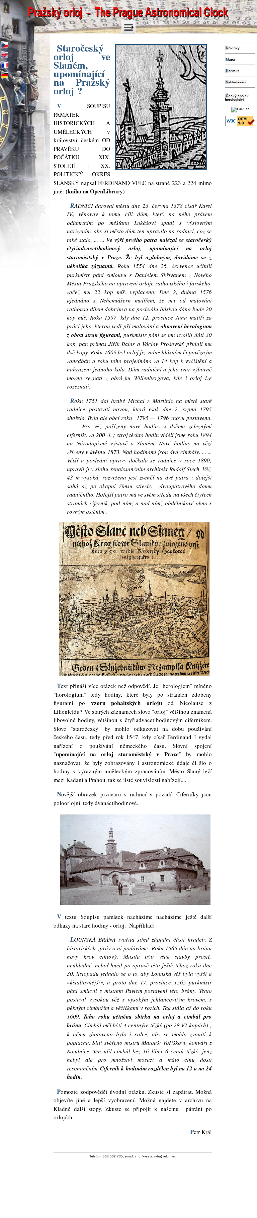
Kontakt (232, 71)
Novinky (233, 48)
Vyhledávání (236, 82)
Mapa (230, 59)
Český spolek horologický (237, 97)
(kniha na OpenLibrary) (95, 191)
